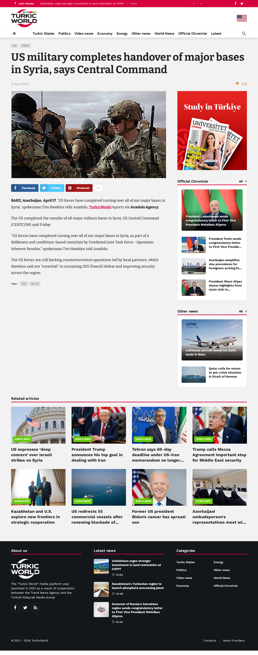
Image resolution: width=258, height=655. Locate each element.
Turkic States (185, 562)
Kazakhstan (22, 501)
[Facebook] (235, 3)
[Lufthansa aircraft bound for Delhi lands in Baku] (212, 340)
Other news (203, 501)
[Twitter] (241, 3)
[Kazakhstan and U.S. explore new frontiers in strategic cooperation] (38, 487)
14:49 (119, 593)
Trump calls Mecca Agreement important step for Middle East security (219, 455)
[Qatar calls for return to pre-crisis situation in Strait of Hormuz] (194, 374)
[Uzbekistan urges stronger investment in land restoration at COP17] (101, 566)
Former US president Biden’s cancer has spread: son (159, 517)
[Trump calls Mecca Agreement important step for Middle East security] (219, 425)
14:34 (119, 622)
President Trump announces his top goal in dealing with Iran (97, 455)
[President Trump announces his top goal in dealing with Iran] (99, 425)
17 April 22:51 (20, 84)
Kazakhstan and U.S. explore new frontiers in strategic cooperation (35, 517)
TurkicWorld (100, 207)
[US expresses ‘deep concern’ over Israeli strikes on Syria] (38, 425)
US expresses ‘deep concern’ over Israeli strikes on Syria (31, 455)
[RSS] (35, 607)
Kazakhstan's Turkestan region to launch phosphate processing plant (83, 4)
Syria (25, 45)
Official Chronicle (226, 585)
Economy (182, 585)
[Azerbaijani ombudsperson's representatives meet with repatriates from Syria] (219, 487)
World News (22, 439)
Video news (184, 577)
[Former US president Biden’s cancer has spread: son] (159, 487)
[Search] (244, 33)
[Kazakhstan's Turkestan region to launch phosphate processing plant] (101, 589)
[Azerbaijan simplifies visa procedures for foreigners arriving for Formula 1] (194, 266)
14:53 (119, 574)
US (14, 45)
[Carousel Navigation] (197, 3)
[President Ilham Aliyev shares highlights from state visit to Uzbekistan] (194, 287)
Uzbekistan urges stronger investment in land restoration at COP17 (136, 565)
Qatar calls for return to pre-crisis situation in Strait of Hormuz (225, 372)
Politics (181, 570)
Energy (218, 562)
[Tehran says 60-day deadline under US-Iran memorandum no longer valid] (159, 425)
